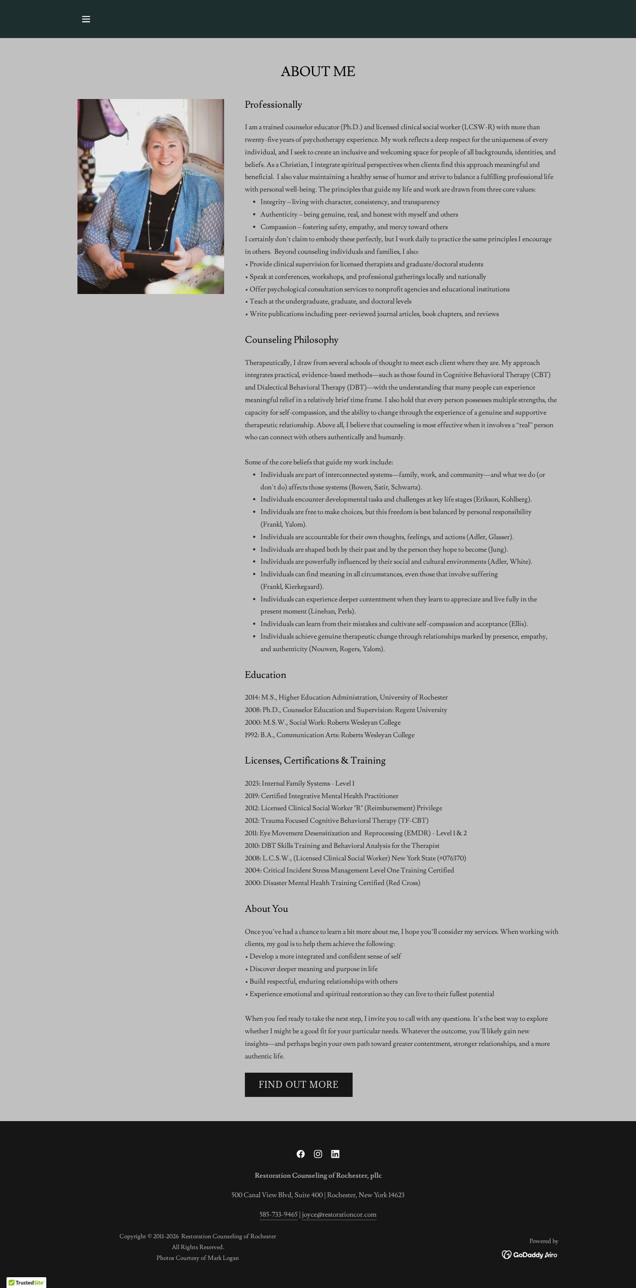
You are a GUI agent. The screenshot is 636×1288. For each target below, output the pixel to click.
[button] (86, 19)
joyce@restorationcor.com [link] (339, 1214)
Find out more (299, 1084)
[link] (300, 1154)
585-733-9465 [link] (279, 1214)
